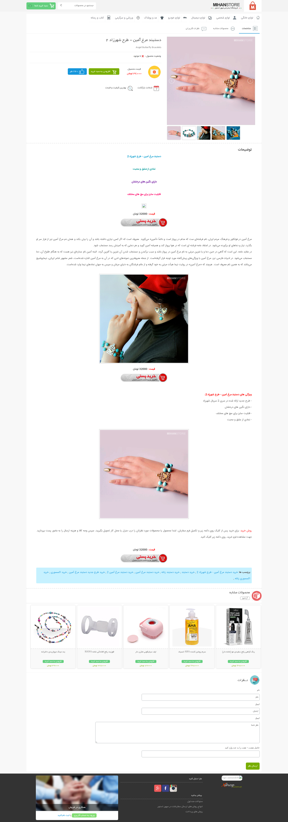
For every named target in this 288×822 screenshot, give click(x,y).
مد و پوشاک (150, 18)
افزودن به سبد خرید (100, 71)
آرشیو (245, 598)
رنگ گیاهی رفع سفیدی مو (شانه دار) (238, 652)
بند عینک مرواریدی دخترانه (53, 652)
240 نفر (74, 71)
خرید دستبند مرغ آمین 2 (120, 572)
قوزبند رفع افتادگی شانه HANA (99, 652)
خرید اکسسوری (59, 572)
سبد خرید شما (41, 6)
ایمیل (257, 704)
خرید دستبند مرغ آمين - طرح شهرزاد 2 (217, 572)
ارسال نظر (253, 766)
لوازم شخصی (223, 18)
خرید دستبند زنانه (170, 572)
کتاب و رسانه (97, 18)
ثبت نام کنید (63, 815)
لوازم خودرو (174, 18)
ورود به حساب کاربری (84, 815)
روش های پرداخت (194, 811)
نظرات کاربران (192, 28)
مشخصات (246, 28)
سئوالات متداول (195, 801)
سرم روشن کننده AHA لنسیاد (192, 652)
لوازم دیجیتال (198, 18)
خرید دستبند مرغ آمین (147, 572)
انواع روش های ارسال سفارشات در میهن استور (180, 806)
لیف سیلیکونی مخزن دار (145, 652)
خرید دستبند (188, 572)
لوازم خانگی (247, 18)
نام (258, 690)
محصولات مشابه (220, 28)
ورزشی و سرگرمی (124, 18)
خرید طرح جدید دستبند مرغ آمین (87, 572)
